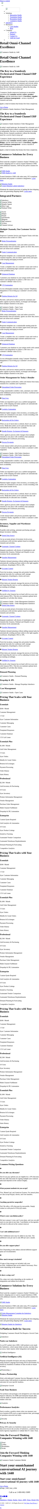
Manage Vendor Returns (10, 579)
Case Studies (14, 26)
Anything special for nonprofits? (11, 1202)
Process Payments (8, 442)
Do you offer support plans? (10, 1245)
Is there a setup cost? (7, 1275)
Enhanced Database (8, 274)
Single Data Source (8, 535)
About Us (13, 32)
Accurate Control (7, 568)
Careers (2, 1505)
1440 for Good (15, 38)
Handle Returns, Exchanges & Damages (15, 431)
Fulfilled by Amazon (8, 590)
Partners (12, 34)
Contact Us (13, 36)
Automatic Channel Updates (11, 546)
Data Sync (5, 398)
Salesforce (9, 23)
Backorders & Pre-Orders (10, 420)
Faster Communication (9, 252)
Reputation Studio (16, 19)
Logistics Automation (9, 409)
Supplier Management (9, 557)
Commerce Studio (16, 21)
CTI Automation (7, 285)
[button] (0, 1508)
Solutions (9, 13)
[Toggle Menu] (2, 5)
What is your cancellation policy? (11, 1216)
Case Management (8, 263)
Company (9, 30)
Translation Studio (16, 17)
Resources (9, 25)
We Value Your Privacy (30, 1503)
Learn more (28, 191)
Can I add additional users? (10, 1232)
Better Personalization (9, 241)
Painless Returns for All (9, 296)
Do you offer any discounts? (10, 1173)
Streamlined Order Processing (11, 387)
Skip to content (5, 1)
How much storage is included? (11, 1259)
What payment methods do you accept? (14, 1188)
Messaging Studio (16, 15)
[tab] (19, 1171)
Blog (11, 28)
